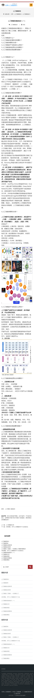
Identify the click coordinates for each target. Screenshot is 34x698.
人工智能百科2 (5, 541)
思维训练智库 (6, 685)
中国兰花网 (13, 679)
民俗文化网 (23, 674)
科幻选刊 (17, 677)
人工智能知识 (26, 14)
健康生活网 (22, 682)
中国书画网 (7, 678)
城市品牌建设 (28, 681)
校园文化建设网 (18, 674)
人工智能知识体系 (6, 547)
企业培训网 (23, 681)
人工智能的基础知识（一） (8, 552)
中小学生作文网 (20, 684)
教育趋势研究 (11, 682)
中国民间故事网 (20, 680)
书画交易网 (12, 675)
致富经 (24, 678)
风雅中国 (28, 678)
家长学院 (31, 673)
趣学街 (10, 680)
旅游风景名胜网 (5, 674)
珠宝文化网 (15, 680)
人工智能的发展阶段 (6, 558)
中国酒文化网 (10, 681)
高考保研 (21, 679)
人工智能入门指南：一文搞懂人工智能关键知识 (13, 549)
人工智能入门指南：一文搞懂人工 (10, 593)
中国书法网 (17, 675)
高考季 (29, 677)
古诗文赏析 (15, 673)
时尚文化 (4, 679)
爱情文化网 (11, 685)
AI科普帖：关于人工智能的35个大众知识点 (17, 527)
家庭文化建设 (11, 678)
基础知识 (12, 509)
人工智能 (7, 509)
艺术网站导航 (22, 675)
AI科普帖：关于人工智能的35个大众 (10, 597)
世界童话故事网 (27, 684)
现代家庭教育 (26, 679)
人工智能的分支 (10, 525)
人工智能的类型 (5, 556)
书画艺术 (8, 679)
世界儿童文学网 (29, 674)
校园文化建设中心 (17, 681)
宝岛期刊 (25, 677)
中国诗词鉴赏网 (20, 673)
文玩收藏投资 (3, 673)
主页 (12, 14)
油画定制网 (7, 680)
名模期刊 (13, 677)
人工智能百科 (4, 543)
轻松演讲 (17, 679)
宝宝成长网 (5, 681)
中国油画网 (7, 675)
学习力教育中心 (11, 674)
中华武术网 (9, 677)
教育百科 (21, 678)
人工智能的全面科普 (6, 545)
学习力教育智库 (14, 684)
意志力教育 (17, 682)
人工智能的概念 (5, 560)
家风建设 (16, 678)
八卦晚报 (21, 677)
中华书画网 (28, 675)
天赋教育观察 (26, 673)
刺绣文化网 (7, 682)
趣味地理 (16, 685)
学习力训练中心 (7, 684)
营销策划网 (27, 682)
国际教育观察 (9, 673)
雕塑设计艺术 (26, 680)
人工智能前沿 (17, 14)
